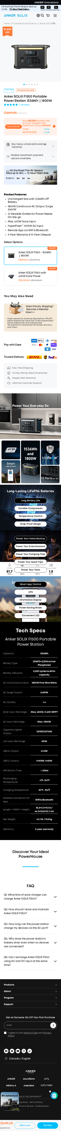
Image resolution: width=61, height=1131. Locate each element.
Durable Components (30, 508)
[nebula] (12, 1085)
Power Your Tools (30, 570)
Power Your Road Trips (30, 562)
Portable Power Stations (25, 24)
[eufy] (48, 1079)
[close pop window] (18, 1094)
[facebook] (6, 1051)
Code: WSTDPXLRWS (29, 130)
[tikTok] (29, 1051)
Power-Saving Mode (30, 608)
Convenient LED (30, 616)
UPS (30, 592)
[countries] (39, 15)
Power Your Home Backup (30, 539)
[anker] (12, 1079)
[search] (42, 15)
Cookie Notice (41, 1106)
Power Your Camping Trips (30, 554)
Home (7, 24)
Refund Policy (36, 1102)
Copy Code (47, 130)
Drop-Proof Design (30, 524)
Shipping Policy (21, 1102)
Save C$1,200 (13, 127)
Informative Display (30, 600)
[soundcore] (30, 1079)
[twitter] (12, 1051)
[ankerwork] (30, 1085)
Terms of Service (26, 1106)
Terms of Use (30, 1033)
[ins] (23, 1051)
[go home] (15, 15)
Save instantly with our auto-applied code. (36, 122)
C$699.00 (10, 113)
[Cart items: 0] (48, 15)
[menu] (55, 15)
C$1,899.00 (22, 113)
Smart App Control (30, 584)
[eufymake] (48, 1085)
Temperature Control (30, 516)
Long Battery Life (30, 501)
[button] (38, 15)
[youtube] (18, 1051)
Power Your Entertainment (30, 546)
